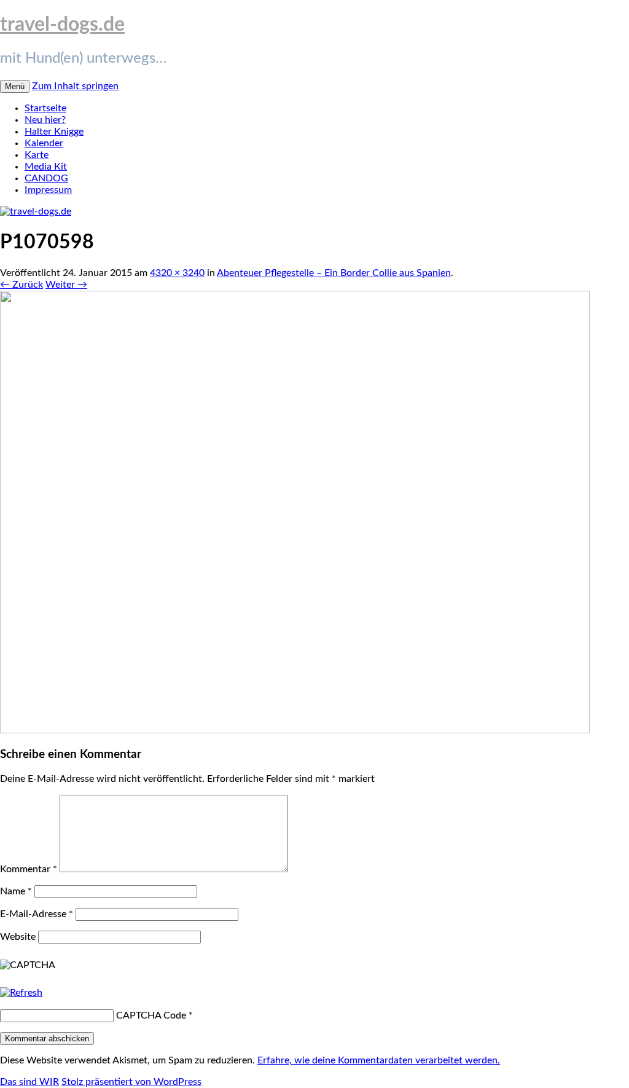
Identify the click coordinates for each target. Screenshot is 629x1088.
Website (18, 937)
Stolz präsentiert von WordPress (131, 1082)
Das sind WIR (29, 1082)
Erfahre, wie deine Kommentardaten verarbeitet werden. (378, 1060)
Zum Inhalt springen (75, 86)
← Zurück (21, 285)
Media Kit (46, 166)
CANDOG (46, 178)
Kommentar (28, 869)
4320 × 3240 (177, 273)
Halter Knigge (54, 131)
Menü (15, 86)
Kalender (44, 143)
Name (16, 891)
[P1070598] (295, 730)
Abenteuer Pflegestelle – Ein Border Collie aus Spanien (334, 273)
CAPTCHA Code (151, 1015)
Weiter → (66, 285)
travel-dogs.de (62, 24)
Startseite (45, 108)
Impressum (48, 190)
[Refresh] (21, 993)
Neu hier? (45, 120)
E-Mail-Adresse (36, 914)
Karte (37, 155)
